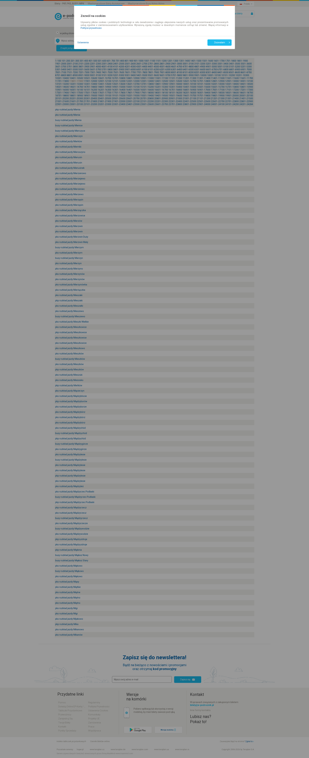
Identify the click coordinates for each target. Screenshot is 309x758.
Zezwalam (219, 42)
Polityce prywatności (91, 28)
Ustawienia (83, 42)
